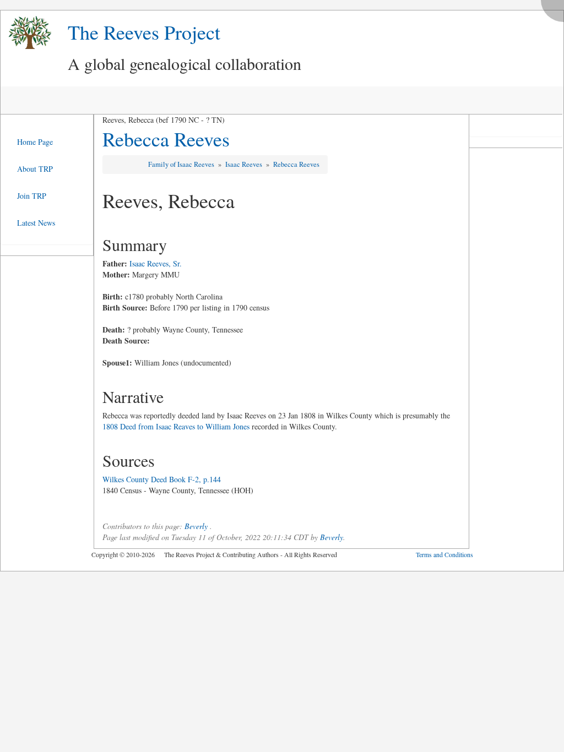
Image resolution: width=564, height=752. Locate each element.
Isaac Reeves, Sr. (155, 263)
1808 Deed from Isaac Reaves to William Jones (176, 426)
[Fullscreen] (555, 8)
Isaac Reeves (244, 164)
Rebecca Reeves (166, 139)
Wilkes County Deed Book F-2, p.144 (161, 479)
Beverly (196, 526)
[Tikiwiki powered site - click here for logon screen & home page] (26, 33)
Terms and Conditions (444, 554)
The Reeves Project (144, 32)
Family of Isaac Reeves (182, 164)
